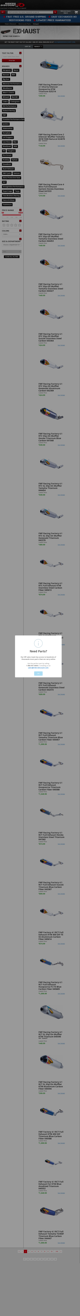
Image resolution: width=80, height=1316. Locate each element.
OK (38, 673)
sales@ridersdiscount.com (38, 668)
